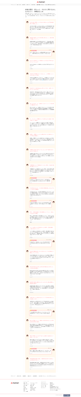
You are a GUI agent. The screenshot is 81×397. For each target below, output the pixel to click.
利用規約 (51, 385)
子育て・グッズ (26, 384)
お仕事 (25, 387)
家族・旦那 (32, 385)
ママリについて (43, 382)
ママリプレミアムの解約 (54, 390)
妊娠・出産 (25, 382)
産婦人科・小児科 (33, 387)
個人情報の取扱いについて (54, 386)
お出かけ (31, 386)
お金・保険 (25, 385)
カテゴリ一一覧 (43, 386)
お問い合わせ (52, 384)
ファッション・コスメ (33, 382)
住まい (25, 386)
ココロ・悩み (32, 384)
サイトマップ (43, 387)
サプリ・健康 (26, 391)
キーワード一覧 (43, 385)
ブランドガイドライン (44, 384)
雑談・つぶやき (32, 390)
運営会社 (51, 382)
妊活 (24, 390)
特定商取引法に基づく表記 (54, 387)
